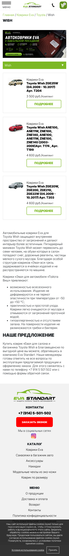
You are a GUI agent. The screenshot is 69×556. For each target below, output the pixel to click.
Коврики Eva (25, 15)
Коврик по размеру (34, 477)
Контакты (34, 510)
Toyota (40, 15)
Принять (53, 550)
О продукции (34, 493)
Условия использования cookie (28, 550)
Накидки (34, 466)
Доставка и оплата (35, 499)
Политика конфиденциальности (34, 515)
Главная (8, 15)
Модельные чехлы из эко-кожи (34, 472)
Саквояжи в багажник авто (34, 455)
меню (6, 7)
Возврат (34, 504)
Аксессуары (34, 461)
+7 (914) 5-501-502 (34, 413)
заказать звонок (34, 422)
